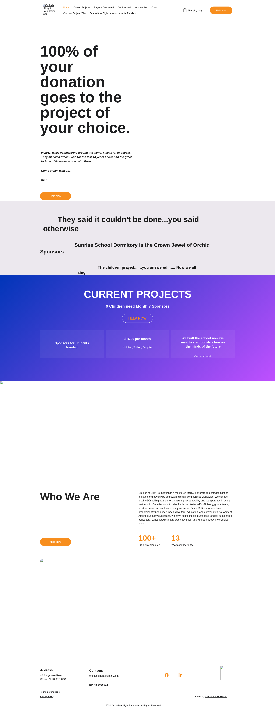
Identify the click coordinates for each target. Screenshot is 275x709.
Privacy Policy (47, 696)
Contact (155, 7)
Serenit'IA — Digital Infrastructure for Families (113, 13)
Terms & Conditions (50, 692)
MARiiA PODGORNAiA (216, 696)
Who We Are (141, 7)
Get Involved (124, 7)
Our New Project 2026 (74, 13)
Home (66, 7)
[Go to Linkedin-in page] (180, 675)
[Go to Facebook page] (168, 675)
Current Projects (82, 7)
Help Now (221, 10)
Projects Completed (104, 7)
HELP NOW (137, 318)
